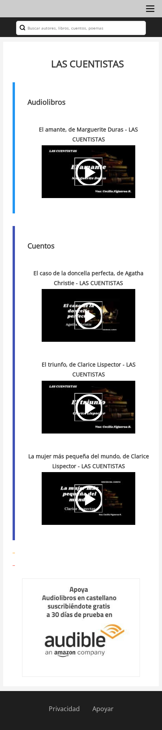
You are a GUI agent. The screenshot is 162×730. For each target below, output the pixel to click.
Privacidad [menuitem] (64, 708)
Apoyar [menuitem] (103, 708)
